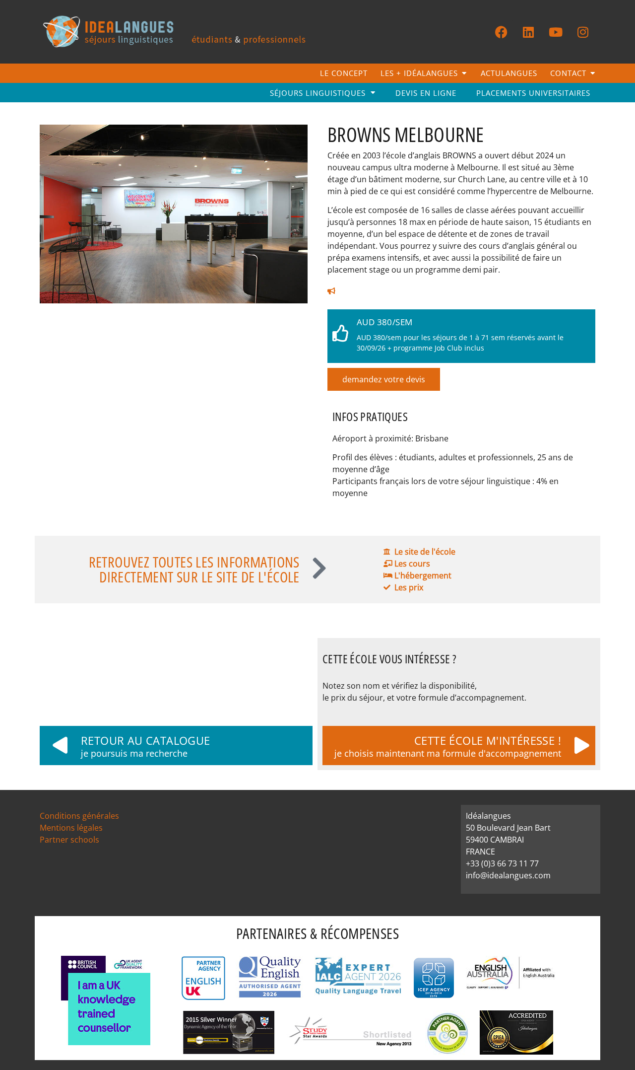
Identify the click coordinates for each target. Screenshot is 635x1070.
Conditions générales (79, 815)
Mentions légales (71, 827)
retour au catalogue (145, 740)
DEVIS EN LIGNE (425, 93)
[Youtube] (555, 31)
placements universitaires (533, 93)
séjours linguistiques (318, 93)
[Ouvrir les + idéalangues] (464, 73)
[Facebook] (501, 31)
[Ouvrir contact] (592, 73)
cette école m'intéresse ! (487, 740)
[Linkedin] (528, 31)
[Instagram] (583, 31)
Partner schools (69, 839)
